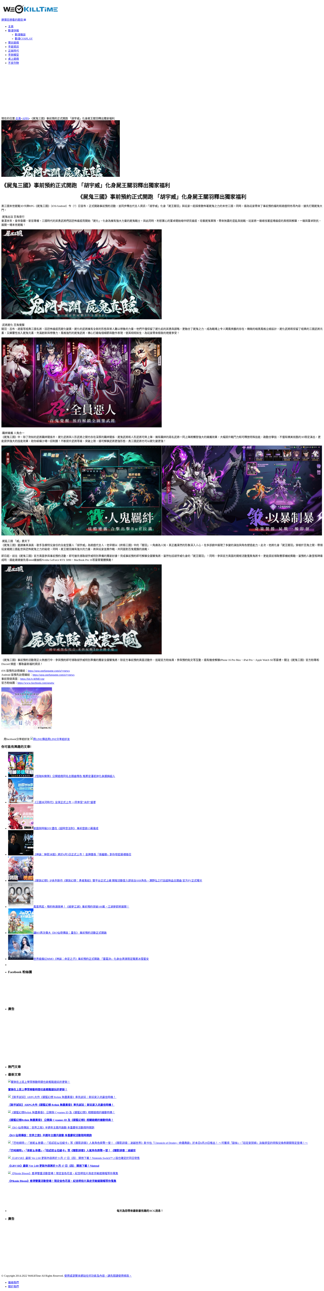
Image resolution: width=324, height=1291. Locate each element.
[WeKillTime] (30, 15)
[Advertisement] (162, 91)
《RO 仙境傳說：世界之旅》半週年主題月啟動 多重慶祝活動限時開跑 (50, 1135)
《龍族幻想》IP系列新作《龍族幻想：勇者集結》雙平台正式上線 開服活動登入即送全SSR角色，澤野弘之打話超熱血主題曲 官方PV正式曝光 (117, 880)
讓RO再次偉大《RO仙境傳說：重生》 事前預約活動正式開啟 (70, 932)
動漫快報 (13, 30)
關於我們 (13, 1286)
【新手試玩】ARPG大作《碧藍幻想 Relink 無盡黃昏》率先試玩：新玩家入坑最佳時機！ (61, 1104)
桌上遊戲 (13, 58)
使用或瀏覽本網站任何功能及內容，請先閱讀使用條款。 (98, 1275)
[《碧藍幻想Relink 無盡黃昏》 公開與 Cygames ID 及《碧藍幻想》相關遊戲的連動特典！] (61, 1112)
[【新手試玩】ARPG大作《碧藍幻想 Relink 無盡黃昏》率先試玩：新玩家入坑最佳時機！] (62, 1097)
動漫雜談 (20, 34)
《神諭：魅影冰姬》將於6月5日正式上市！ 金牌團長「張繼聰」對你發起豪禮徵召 (82, 854)
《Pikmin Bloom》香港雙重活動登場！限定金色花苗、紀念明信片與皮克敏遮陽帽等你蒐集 (62, 1181)
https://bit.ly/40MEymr (32, 678)
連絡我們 (13, 1282)
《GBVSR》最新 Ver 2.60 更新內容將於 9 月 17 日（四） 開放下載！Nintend (53, 1165)
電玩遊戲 (13, 42)
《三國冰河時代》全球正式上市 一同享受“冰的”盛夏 (64, 802)
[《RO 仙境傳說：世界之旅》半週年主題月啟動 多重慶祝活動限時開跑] (51, 1127)
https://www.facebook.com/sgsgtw (36, 682)
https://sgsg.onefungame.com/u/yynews (49, 670)
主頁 (11, 26)
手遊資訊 (13, 46)
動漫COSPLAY (24, 38)
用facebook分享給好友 (17, 739)
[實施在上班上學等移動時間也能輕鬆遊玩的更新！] (39, 1082)
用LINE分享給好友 (58, 739)
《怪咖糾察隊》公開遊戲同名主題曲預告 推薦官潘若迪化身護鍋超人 (74, 776)
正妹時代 (13, 50)
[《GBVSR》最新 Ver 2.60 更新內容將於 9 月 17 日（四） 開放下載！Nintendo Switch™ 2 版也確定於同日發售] (74, 1158)
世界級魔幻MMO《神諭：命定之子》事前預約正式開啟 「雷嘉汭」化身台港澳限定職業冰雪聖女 (91, 958)
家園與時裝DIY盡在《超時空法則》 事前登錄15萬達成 (65, 828)
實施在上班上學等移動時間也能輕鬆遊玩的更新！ (38, 1089)
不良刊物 (13, 62)
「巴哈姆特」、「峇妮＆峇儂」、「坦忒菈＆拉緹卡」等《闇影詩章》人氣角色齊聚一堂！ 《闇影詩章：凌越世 (72, 1150)
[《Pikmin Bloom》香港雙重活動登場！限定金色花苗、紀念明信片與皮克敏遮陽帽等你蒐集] (63, 1173)
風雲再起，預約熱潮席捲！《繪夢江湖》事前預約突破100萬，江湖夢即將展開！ (81, 906)
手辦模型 (13, 54)
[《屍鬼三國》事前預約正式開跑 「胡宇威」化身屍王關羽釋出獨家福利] (60, 175)
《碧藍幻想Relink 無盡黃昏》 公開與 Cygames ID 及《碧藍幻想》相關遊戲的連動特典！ (61, 1120)
